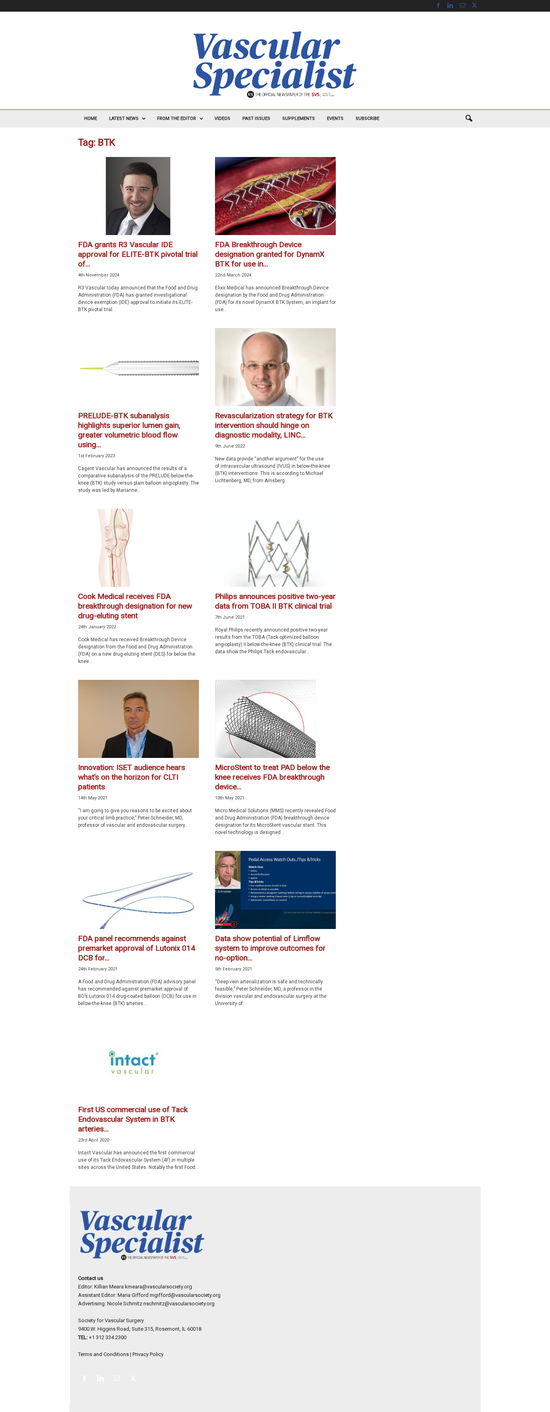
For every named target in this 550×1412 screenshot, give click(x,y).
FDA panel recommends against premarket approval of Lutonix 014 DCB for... (136, 948)
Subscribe (367, 118)
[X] (475, 6)
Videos (222, 118)
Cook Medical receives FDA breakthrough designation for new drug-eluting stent (135, 606)
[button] (469, 119)
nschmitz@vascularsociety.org (179, 1304)
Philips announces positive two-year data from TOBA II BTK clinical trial (275, 601)
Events (335, 118)
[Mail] (462, 6)
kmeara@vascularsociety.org (158, 1287)
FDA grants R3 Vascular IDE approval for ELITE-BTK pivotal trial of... (138, 254)
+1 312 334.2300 (107, 1337)
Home (90, 118)
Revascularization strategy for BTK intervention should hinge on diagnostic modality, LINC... (274, 425)
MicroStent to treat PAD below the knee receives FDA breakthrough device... (272, 777)
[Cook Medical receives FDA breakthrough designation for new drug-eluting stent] (138, 548)
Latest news (124, 118)
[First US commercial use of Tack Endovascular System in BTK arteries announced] (138, 1061)
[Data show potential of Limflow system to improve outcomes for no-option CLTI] (275, 890)
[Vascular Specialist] (275, 64)
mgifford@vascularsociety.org (185, 1295)
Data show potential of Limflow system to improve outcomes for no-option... (270, 948)
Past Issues (256, 118)
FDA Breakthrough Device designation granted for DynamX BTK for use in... (270, 254)
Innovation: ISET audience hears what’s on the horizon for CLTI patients (131, 777)
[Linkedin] (450, 6)
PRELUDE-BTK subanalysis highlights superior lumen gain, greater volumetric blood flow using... (129, 430)
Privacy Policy (147, 1354)
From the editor (176, 118)
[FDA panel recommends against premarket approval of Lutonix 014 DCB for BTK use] (138, 890)
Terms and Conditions (103, 1354)
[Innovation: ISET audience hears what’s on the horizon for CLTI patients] (138, 719)
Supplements (298, 118)
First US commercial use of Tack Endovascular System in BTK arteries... (133, 1119)
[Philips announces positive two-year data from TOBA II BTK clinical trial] (275, 548)
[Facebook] (438, 6)
